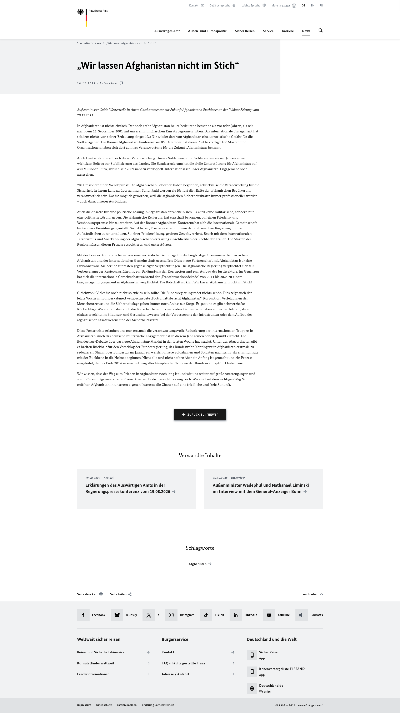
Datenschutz (104, 705)
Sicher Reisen (245, 31)
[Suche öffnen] (321, 30)
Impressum (84, 705)
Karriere (288, 31)
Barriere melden (127, 705)
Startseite (83, 43)
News (306, 32)
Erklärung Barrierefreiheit (158, 705)
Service (268, 31)
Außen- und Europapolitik (207, 31)
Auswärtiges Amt (167, 31)
